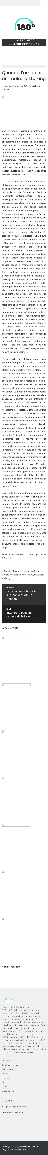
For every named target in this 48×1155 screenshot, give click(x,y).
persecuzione (26, 574)
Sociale (5, 1074)
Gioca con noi (8, 1091)
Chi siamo (6, 1060)
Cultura (5, 1082)
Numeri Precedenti (11, 966)
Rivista (5, 1086)
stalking (6, 578)
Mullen (14, 574)
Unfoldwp (23, 1149)
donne (5, 574)
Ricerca (5, 1078)
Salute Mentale (12, 571)
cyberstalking (31, 571)
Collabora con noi (10, 1065)
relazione (39, 574)
